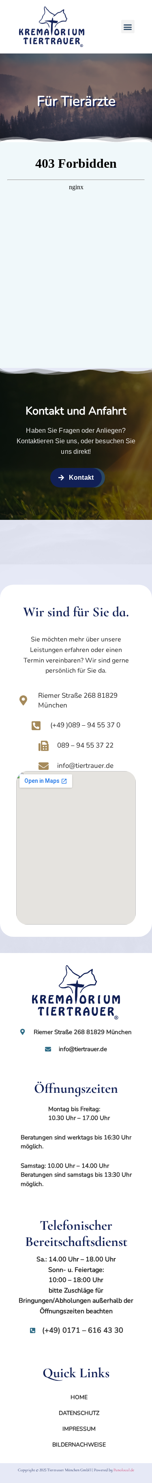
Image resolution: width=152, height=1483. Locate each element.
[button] (128, 26)
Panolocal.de (123, 1470)
